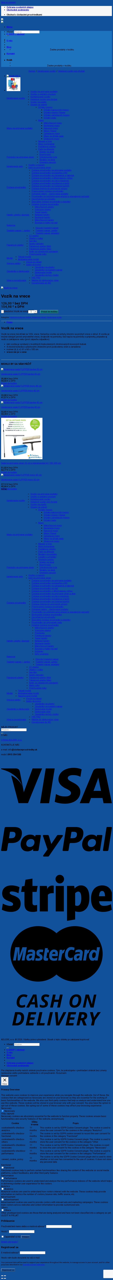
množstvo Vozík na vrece (16, 311)
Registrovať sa (8, 1270)
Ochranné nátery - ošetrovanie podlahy (50, 194)
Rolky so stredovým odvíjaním (43, 251)
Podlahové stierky (47, 146)
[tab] (59, 322)
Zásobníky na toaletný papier (48, 270)
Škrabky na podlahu (47, 554)
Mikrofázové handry (44, 220)
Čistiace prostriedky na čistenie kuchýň (50, 186)
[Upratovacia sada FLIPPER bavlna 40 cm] (21, 402)
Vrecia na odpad (33, 262)
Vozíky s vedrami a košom (43, 94)
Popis (10, 322)
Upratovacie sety (15, 166)
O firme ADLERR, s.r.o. (11, 740)
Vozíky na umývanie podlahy (44, 91)
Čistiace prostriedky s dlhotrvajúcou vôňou (52, 178)
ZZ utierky (34, 235)
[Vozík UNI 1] (13, 76)
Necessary (9, 1111)
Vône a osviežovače (16, 280)
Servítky (33, 241)
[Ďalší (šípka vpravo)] (5, 1278)
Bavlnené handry (42, 217)
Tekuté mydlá (24, 256)
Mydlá (10, 258)
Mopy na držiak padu (54, 136)
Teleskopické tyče (48, 157)
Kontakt (11, 53)
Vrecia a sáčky (14, 263)
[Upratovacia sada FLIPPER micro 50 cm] (21, 475)
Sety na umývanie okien (39, 167)
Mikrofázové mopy (53, 123)
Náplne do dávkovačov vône (45, 280)
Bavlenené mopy (52, 125)
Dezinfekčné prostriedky (43, 199)
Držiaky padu (50, 117)
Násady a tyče (45, 141)
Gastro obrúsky (36, 243)
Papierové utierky (15, 245)
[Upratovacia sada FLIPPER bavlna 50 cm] (21, 369)
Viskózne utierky (43, 209)
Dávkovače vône (43, 711)
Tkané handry (41, 212)
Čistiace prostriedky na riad (45, 588)
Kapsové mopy (51, 128)
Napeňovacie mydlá (27, 696)
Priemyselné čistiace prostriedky (48, 191)
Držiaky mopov (45, 107)
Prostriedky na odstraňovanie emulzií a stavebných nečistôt (60, 196)
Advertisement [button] (8, 1197)
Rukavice (11, 225)
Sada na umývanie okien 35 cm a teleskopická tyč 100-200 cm (31, 463)
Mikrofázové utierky (44, 207)
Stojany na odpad (38, 104)
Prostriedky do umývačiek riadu (47, 622)
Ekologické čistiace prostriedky (47, 614)
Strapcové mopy (51, 138)
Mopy (41, 120)
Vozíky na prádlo (38, 102)
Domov (32, 71)
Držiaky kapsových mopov (56, 110)
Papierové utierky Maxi (40, 249)
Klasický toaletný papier (47, 228)
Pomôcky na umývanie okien (20, 157)
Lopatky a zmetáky (47, 557)
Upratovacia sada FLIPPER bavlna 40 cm (20, 407)
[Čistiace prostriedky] (12, 20)
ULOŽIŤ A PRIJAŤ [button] (10, 1215)
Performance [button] (7, 1175)
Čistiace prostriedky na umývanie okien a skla (53, 593)
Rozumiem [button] (61, 1073)
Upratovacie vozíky (46, 71)
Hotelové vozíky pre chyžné (71, 71)
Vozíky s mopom (36, 165)
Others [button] (4, 1207)
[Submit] (2, 733)
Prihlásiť (25, 1237)
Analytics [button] (5, 1186)
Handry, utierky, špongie (18, 215)
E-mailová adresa (10, 1252)
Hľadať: (10, 1044)
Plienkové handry (43, 635)
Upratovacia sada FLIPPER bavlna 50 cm (20, 374)
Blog (9, 47)
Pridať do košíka (49, 311)
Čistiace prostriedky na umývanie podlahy (52, 170)
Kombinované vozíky (40, 97)
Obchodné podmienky (18, 10)
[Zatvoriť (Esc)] (2, 1275)
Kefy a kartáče (42, 654)
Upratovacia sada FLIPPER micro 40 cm (20, 390)
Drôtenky (39, 651)
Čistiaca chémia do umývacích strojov (50, 188)
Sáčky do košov (33, 264)
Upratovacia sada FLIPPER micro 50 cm (20, 479)
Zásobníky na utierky (45, 267)
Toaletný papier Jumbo (46, 230)
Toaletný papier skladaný (47, 233)
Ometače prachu (46, 559)
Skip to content (8, 2)
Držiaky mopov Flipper (54, 112)
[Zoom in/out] (5, 1275)
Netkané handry (42, 215)
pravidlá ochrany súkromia (34, 1264)
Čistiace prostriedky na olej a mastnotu (50, 180)
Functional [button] (6, 1165)
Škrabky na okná (47, 159)
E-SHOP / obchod (15, 34)
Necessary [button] (6, 1108)
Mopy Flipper (50, 131)
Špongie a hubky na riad (46, 222)
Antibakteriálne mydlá (28, 259)
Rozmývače (45, 154)
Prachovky (40, 633)
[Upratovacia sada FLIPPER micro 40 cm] (21, 386)
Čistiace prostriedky (16, 187)
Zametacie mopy (52, 133)
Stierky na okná (46, 152)
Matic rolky (34, 685)
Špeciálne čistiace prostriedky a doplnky (51, 201)
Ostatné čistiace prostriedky (45, 204)
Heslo (4, 1231)
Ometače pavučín (47, 162)
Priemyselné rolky (38, 254)
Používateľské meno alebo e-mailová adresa (23, 1226)
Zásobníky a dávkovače (18, 271)
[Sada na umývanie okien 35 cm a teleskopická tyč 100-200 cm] (21, 458)
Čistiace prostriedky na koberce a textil (50, 183)
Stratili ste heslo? (9, 1242)
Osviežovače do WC (41, 283)
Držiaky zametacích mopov (57, 115)
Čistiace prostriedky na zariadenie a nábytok (53, 175)
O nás (10, 40)
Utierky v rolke (36, 238)
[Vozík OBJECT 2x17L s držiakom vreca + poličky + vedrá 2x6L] (13, 90)
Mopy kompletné (46, 144)
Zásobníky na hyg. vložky (47, 275)
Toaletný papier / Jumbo (18, 230)
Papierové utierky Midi (40, 246)
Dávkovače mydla (43, 272)
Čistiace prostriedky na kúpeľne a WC (50, 173)
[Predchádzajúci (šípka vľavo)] (2, 1278)
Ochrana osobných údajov (20, 7)
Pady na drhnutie (46, 149)
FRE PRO (36, 277)
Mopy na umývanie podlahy (20, 128)
